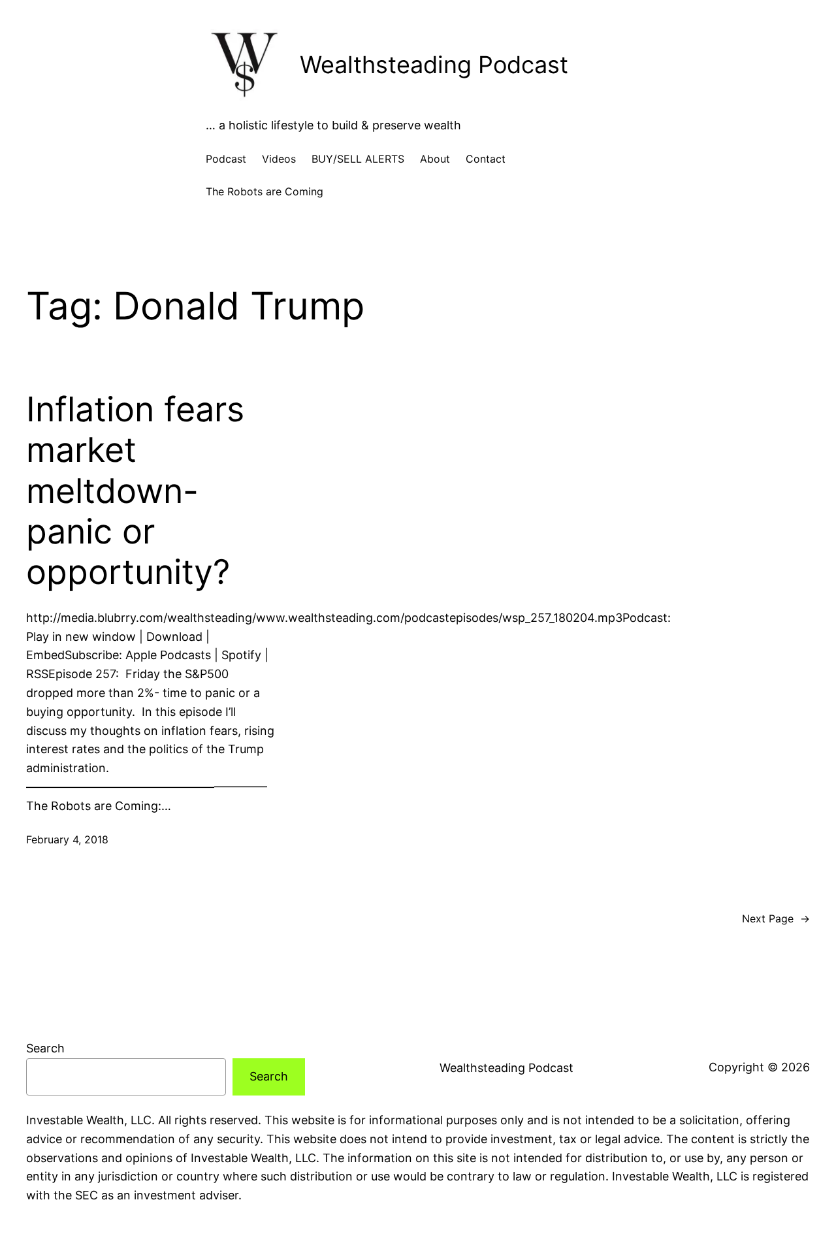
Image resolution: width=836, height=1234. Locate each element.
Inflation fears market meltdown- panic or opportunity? (135, 491)
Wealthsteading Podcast (434, 64)
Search (45, 1048)
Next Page (776, 918)
